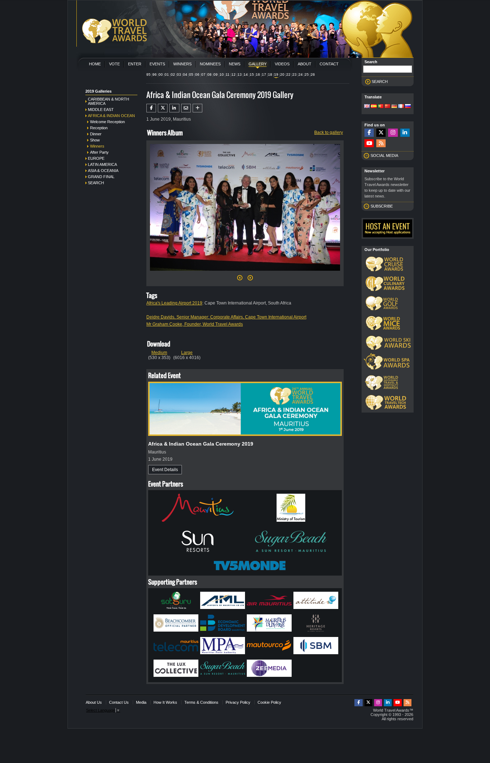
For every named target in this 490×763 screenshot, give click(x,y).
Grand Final (101, 177)
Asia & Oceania (103, 170)
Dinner (96, 134)
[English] (367, 106)
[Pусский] (408, 106)
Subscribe (382, 206)
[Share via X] (162, 108)
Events (157, 64)
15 (252, 74)
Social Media (384, 155)
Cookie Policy (269, 702)
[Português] (380, 106)
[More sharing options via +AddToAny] (197, 108)
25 (307, 74)
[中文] (387, 106)
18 (270, 74)
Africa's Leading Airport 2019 (174, 303)
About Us (94, 702)
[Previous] (240, 279)
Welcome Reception (107, 122)
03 (179, 74)
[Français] (401, 106)
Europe (96, 158)
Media (141, 702)
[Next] (245, 272)
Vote (114, 64)
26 (313, 74)
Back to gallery (328, 132)
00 (161, 74)
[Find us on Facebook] (369, 133)
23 (294, 74)
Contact (329, 64)
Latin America (102, 164)
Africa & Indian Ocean (111, 115)
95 (148, 74)
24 (300, 74)
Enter (134, 64)
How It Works (165, 702)
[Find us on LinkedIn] (405, 133)
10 (222, 74)
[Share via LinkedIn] (174, 108)
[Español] (374, 106)
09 (215, 74)
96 (154, 74)
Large (187, 352)
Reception (99, 128)
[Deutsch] (394, 106)
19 (276, 74)
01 (167, 74)
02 (173, 74)
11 (228, 74)
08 (209, 74)
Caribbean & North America (108, 101)
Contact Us (119, 702)
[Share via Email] (186, 108)
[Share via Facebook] (151, 108)
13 (239, 74)
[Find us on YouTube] (369, 143)
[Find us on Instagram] (392, 133)
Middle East (101, 109)
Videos (282, 64)
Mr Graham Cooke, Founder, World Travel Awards (194, 324)
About (304, 64)
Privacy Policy (238, 702)
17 (264, 74)
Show (95, 140)
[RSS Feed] (381, 143)
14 (246, 74)
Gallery (258, 64)
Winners (182, 64)
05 (191, 74)
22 (288, 74)
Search (96, 183)
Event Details (165, 469)
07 (203, 74)
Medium (159, 352)
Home (95, 64)
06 (197, 74)
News (234, 64)
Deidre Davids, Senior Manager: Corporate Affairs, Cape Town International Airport (226, 317)
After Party (99, 152)
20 (282, 74)
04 (185, 74)
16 (258, 74)
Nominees (210, 64)
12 (233, 74)
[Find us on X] (381, 133)
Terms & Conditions (201, 702)
